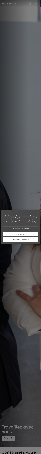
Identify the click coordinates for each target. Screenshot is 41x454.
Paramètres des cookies (20, 229)
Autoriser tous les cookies (20, 240)
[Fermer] (37, 212)
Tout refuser (20, 234)
